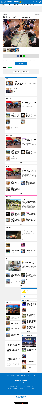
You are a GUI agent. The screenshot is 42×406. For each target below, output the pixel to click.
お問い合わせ (22, 388)
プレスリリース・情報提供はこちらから (27, 386)
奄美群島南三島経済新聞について (14, 386)
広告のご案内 (32, 388)
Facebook (32, 2)
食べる (9, 4)
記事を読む (21, 63)
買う (18, 4)
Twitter (34, 2)
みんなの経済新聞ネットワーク (21, 397)
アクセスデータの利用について (12, 388)
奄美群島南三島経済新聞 (12, 2)
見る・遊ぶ (14, 4)
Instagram (36, 2)
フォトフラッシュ (6, 14)
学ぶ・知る (29, 4)
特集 (33, 4)
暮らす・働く (23, 4)
